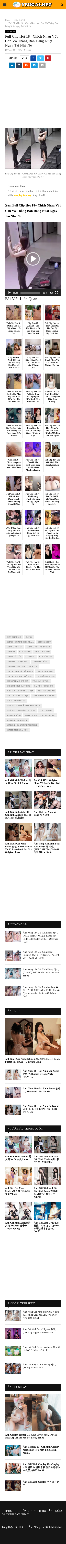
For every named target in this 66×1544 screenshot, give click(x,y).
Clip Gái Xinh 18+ (15, 647)
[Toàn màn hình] (56, 292)
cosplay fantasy (22, 195)
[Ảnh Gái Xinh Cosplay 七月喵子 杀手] (13, 1485)
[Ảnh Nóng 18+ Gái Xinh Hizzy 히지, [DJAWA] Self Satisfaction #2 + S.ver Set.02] (13, 973)
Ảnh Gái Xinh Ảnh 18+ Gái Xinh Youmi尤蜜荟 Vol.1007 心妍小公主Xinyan (46, 1192)
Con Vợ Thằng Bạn (45, 676)
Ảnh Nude (15, 1011)
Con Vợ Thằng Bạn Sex (17, 681)
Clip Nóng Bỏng (40, 661)
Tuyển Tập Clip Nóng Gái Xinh (21, 710)
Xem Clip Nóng (14, 715)
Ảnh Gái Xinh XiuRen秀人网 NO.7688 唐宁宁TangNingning (17, 1226)
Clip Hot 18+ (10, 31)
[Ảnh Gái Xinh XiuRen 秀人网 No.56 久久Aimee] (18, 768)
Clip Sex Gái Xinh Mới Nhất (20, 676)
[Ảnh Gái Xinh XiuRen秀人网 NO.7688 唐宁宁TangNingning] (18, 1211)
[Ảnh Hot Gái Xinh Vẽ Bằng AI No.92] (47, 800)
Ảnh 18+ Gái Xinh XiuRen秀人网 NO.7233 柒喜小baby (17, 1191)
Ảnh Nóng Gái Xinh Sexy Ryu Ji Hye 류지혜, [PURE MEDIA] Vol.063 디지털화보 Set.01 (47, 847)
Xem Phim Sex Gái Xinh (17, 730)
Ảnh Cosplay (17, 1387)
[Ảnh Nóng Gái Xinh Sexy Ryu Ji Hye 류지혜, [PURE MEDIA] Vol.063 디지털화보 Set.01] (47, 832)
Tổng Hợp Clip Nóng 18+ (43, 696)
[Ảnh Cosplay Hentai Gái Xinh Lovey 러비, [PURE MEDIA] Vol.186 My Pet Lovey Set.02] (33, 1412)
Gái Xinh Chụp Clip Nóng (18, 686)
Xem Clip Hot (45, 710)
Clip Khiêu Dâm (42, 652)
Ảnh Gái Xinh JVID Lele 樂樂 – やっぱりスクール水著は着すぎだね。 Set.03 (47, 1227)
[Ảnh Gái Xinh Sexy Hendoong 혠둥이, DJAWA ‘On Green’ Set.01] (13, 1351)
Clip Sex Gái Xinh (45, 671)
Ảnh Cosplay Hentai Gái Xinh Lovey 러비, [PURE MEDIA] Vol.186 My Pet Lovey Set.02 (31, 1436)
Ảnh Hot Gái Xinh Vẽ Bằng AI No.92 (45, 813)
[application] (33, 259)
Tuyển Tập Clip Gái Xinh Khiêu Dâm (23, 705)
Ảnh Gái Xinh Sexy (21, 1303)
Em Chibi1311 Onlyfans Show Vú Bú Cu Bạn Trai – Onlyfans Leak (47, 783)
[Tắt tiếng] (51, 292)
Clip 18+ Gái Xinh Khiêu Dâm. (20, 642)
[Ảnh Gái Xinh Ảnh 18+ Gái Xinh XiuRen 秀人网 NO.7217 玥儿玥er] (18, 800)
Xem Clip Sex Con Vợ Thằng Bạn (40, 715)
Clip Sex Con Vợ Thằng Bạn (20, 671)
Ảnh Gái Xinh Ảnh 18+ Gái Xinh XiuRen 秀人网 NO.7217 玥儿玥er (18, 815)
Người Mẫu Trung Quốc (25, 1128)
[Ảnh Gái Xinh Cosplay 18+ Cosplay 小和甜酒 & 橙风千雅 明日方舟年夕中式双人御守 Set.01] (13, 1468)
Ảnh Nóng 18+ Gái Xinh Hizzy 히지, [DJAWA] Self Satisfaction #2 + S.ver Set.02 (41, 972)
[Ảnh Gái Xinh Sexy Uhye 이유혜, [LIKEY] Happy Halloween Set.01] (13, 1333)
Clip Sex (33, 666)
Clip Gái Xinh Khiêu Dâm (38, 647)
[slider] (30, 293)
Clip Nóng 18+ (45, 657)
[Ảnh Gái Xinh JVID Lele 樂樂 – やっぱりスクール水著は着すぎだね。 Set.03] (47, 1211)
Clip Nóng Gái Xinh (16, 666)
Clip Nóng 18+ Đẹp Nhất (18, 661)
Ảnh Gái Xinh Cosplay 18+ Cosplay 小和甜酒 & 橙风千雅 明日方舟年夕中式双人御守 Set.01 (41, 1467)
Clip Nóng (30, 657)
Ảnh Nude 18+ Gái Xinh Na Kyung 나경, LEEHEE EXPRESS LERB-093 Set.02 (41, 1109)
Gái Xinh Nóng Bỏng (43, 686)
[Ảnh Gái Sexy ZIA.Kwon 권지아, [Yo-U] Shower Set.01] (13, 1368)
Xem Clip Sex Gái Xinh (17, 720)
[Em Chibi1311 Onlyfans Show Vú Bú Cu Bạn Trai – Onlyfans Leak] (47, 768)
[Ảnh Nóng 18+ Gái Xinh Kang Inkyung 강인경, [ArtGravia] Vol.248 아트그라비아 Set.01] (13, 956)
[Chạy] (9, 292)
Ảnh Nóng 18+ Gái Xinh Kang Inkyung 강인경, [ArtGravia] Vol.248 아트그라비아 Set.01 (41, 955)
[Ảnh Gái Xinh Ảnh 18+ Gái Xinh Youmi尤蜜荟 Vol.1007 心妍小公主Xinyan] (47, 1176)
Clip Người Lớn (14, 657)
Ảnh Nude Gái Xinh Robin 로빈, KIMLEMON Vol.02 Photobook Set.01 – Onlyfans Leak (18, 847)
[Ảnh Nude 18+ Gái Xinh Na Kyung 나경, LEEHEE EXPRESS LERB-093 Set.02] (13, 1110)
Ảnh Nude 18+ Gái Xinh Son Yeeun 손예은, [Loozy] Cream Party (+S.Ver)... (41, 1074)
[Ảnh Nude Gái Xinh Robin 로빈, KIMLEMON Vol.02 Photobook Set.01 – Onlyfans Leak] (18, 832)
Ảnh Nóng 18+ (17, 924)
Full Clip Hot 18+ (40, 681)
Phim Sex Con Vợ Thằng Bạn (20, 691)
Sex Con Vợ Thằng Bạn (17, 696)
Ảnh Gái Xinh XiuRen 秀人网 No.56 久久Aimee (18, 781)
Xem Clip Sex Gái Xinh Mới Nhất (22, 725)
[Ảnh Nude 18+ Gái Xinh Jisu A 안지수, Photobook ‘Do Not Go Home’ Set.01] (13, 1092)
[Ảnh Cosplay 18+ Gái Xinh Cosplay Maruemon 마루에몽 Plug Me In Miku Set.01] (13, 1450)
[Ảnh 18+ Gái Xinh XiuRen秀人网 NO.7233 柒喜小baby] (18, 1176)
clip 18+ (29, 637)
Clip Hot (11, 652)
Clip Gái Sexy (44, 642)
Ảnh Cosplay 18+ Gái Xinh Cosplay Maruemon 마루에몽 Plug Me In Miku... (41, 1450)
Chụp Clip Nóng (14, 637)
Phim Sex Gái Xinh (46, 691)
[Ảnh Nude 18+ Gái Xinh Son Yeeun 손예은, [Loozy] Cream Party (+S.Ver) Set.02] (13, 1075)
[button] (33, 259)
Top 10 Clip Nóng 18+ (16, 701)
